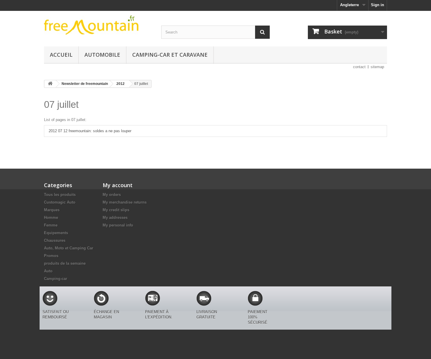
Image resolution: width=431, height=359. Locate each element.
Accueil (61, 54)
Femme (50, 225)
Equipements (56, 233)
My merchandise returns (125, 202)
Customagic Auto (59, 202)
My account (118, 185)
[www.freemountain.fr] (98, 25)
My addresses (115, 217)
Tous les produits (60, 194)
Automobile (102, 54)
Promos (51, 256)
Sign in (377, 5)
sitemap (377, 67)
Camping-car (55, 278)
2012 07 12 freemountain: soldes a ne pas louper (90, 131)
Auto (48, 271)
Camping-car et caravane (170, 54)
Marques (52, 210)
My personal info (118, 225)
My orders (112, 194)
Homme (51, 217)
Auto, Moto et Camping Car (68, 248)
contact (359, 67)
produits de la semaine (65, 263)
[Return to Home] (50, 84)
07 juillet (61, 104)
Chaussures (54, 240)
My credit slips (116, 210)
